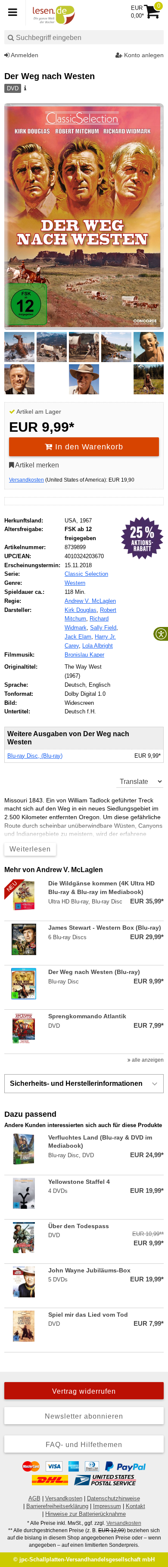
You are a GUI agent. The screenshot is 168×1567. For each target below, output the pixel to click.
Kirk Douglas (80, 610)
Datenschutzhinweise (113, 1498)
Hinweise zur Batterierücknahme (85, 1514)
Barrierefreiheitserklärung (57, 1506)
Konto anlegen (143, 55)
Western (75, 583)
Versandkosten (26, 480)
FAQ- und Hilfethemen (84, 1444)
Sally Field (103, 627)
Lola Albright (97, 645)
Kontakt (135, 1506)
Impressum (107, 1506)
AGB (34, 1498)
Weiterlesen (30, 849)
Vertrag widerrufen (84, 1391)
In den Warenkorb (88, 446)
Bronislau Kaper (84, 654)
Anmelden (23, 55)
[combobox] (84, 37)
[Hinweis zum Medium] (24, 88)
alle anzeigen (147, 1060)
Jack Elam (78, 636)
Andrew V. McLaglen (90, 601)
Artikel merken (36, 465)
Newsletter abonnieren (84, 1416)
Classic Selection (86, 574)
